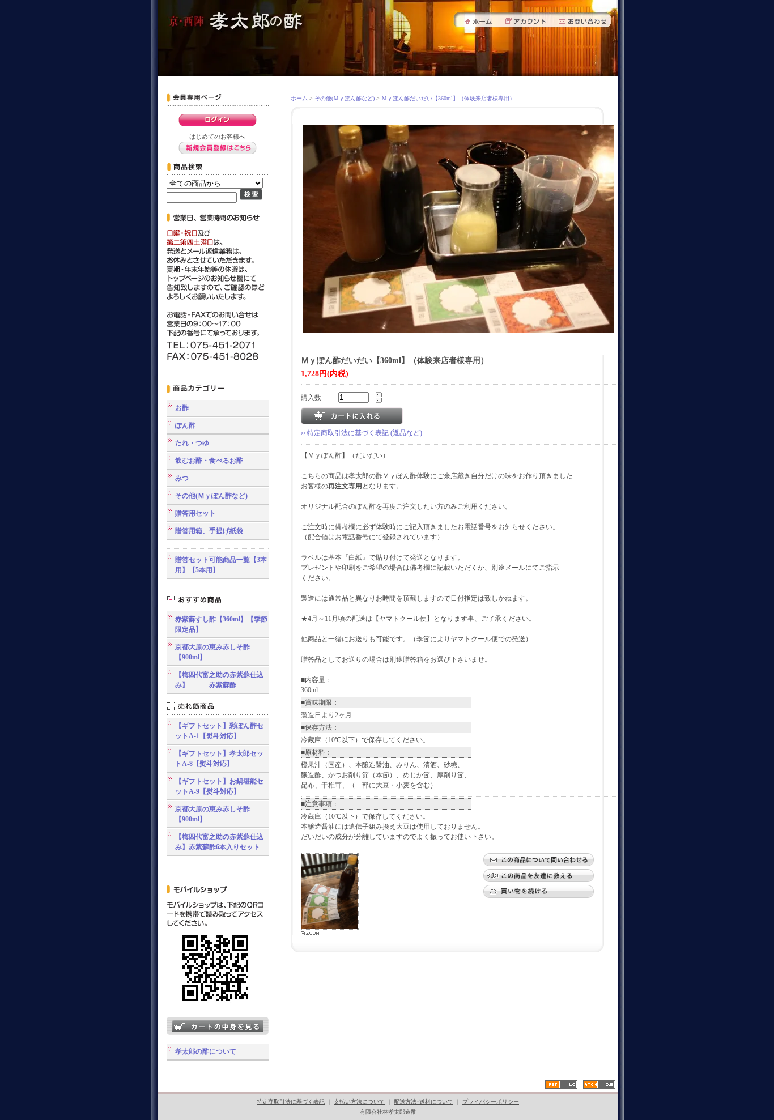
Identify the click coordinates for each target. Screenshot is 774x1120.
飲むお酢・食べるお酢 (209, 461)
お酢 (182, 408)
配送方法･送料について (423, 1101)
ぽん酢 (185, 425)
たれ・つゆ (192, 443)
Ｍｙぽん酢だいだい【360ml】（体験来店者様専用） (448, 98)
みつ (182, 478)
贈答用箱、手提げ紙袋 (209, 531)
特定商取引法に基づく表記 (291, 1101)
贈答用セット (195, 513)
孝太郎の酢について (205, 1051)
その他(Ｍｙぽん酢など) (211, 496)
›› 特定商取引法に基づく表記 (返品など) (361, 433)
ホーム (299, 98)
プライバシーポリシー (490, 1101)
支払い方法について (359, 1101)
